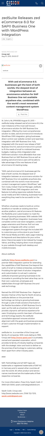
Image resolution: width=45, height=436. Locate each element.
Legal (11, 429)
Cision (25, 433)
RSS (23, 429)
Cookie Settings (31, 429)
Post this (24, 114)
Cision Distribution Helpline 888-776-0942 (22, 422)
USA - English (6, 39)
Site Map (17, 429)
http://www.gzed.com (21, 338)
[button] (36, 3)
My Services (21, 417)
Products (22, 412)
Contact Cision (22, 410)
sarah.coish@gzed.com (12, 396)
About (22, 415)
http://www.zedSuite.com (21, 260)
